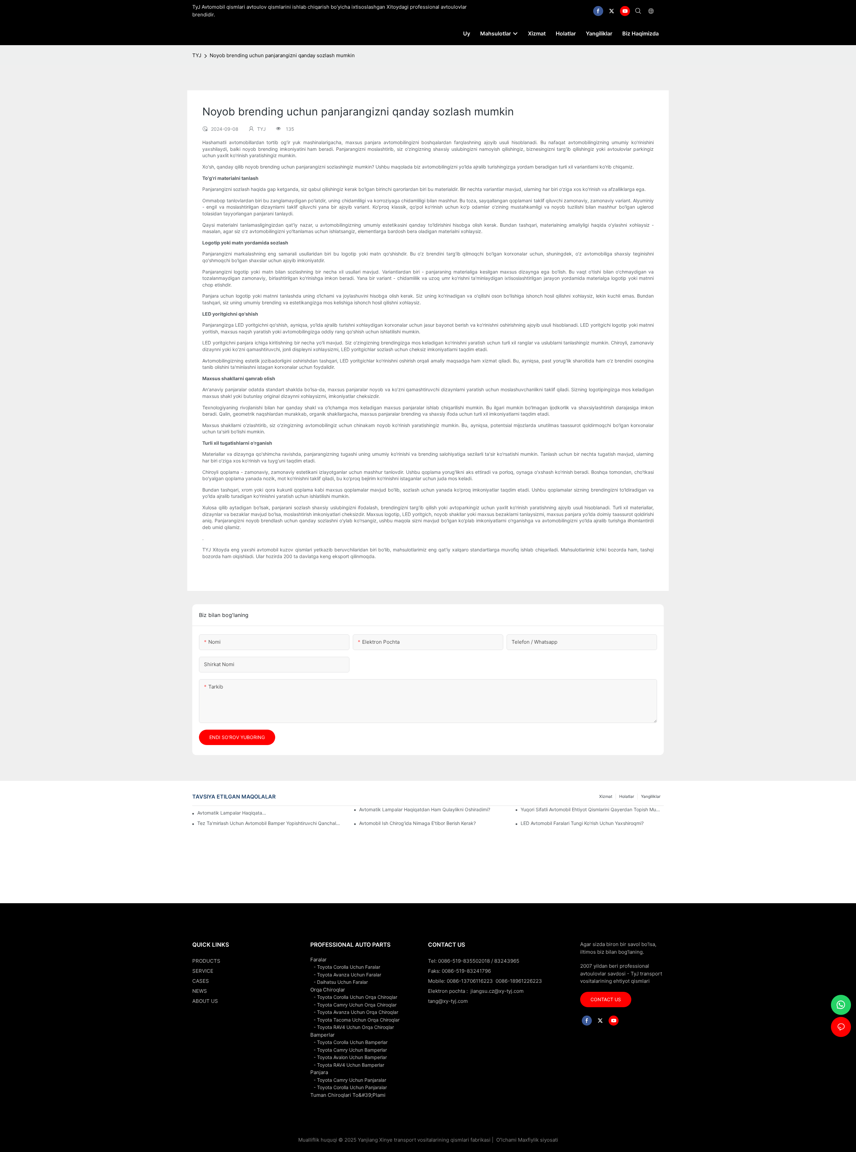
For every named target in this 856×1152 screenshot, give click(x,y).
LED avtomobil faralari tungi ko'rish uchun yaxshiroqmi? (582, 823)
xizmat (605, 796)
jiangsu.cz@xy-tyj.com (497, 991)
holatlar (626, 796)
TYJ (196, 55)
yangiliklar (650, 796)
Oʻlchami (506, 1140)
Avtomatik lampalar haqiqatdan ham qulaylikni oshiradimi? (424, 809)
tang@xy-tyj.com (448, 1001)
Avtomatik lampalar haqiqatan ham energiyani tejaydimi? (231, 813)
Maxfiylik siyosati (538, 1140)
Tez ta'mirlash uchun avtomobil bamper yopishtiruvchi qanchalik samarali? (268, 823)
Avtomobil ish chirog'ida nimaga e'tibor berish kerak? (417, 823)
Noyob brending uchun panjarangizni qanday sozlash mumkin (282, 55)
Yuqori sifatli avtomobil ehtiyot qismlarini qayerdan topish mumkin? (592, 809)
